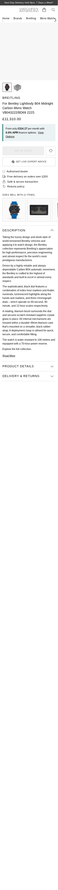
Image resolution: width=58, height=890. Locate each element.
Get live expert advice (31, 161)
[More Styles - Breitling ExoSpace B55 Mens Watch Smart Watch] (14, 210)
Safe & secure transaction (22, 181)
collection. (26, 349)
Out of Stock (23, 151)
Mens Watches (49, 18)
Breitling (31, 18)
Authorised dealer (17, 171)
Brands (17, 18)
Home (6, 18)
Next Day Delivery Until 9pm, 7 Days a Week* (28, 2)
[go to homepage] (28, 10)
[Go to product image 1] (7, 87)
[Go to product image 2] (17, 87)
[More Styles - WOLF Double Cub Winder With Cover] (39, 210)
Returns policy (16, 186)
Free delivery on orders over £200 (27, 176)
